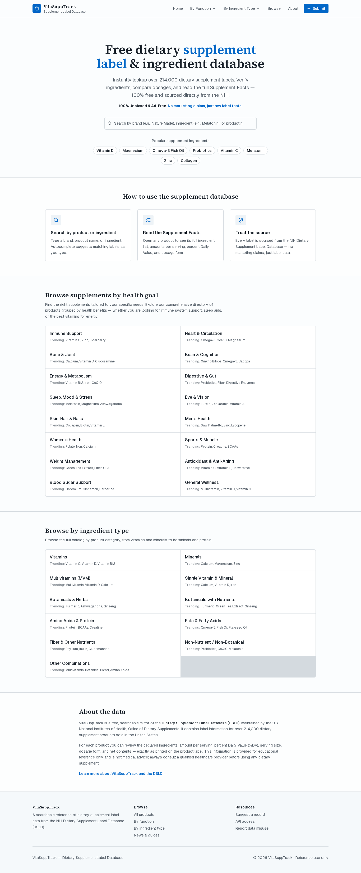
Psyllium (72, 649)
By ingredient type (149, 828)
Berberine (106, 489)
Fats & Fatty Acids (203, 621)
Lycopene (238, 425)
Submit (319, 8)
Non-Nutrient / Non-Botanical (214, 642)
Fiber (221, 383)
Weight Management (70, 461)
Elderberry (97, 340)
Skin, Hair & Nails (66, 418)
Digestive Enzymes (240, 383)
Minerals (193, 557)
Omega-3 (208, 340)
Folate (70, 446)
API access (245, 821)
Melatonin (256, 150)
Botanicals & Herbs (69, 599)
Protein (206, 446)
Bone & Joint (62, 354)
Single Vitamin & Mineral (209, 578)
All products (144, 814)
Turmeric (72, 606)
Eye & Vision (197, 397)
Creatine (219, 446)
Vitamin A (237, 404)
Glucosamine (105, 361)
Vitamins (58, 557)
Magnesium (133, 150)
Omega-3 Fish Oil (168, 150)
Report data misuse (252, 828)
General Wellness (202, 482)
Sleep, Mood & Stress (71, 397)
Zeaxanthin (220, 404)
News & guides (147, 835)
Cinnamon (90, 489)
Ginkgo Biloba (211, 361)
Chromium (73, 489)
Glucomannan (99, 649)
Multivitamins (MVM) (70, 578)
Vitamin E (97, 425)
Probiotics (202, 150)
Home (178, 8)
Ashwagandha (111, 404)
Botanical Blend (97, 670)
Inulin (83, 649)
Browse (274, 8)
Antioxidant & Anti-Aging (209, 461)
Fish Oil (222, 627)
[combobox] (180, 123)
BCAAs (233, 446)
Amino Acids (119, 670)
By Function (200, 8)
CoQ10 (222, 340)
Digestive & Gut (200, 376)
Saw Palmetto (211, 425)
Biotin (84, 425)
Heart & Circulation (203, 333)
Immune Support (66, 333)
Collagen (189, 160)
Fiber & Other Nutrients (72, 642)
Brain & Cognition (202, 354)
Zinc (168, 160)
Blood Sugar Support (70, 482)
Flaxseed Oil (238, 627)
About (293, 8)
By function (144, 821)
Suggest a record (250, 814)
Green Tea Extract (79, 468)
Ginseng (110, 606)
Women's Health (65, 440)
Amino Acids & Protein (72, 621)
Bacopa (244, 361)
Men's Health (197, 418)
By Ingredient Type (239, 8)
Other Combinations (70, 663)
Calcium (72, 361)
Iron (87, 383)
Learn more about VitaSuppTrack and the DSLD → (123, 773)
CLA (106, 468)
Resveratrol (241, 468)
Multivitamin (210, 489)
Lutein (205, 404)
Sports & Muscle (201, 440)
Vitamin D (105, 150)
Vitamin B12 (74, 383)
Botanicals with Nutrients (210, 599)
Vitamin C (229, 150)
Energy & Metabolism (71, 376)
